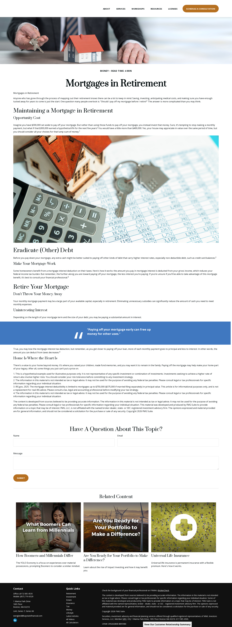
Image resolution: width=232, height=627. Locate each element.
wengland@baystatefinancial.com (27, 616)
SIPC (125, 619)
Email (120, 435)
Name (16, 435)
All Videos (70, 619)
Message (17, 453)
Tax (67, 606)
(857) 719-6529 (26, 596)
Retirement (71, 593)
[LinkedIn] (15, 620)
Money (69, 609)
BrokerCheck (163, 590)
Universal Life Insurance (170, 556)
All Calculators (72, 622)
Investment (71, 596)
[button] (106, 8)
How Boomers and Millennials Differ (44, 556)
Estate (69, 600)
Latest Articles (72, 616)
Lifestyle (69, 613)
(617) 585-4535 (26, 593)
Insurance (70, 603)
